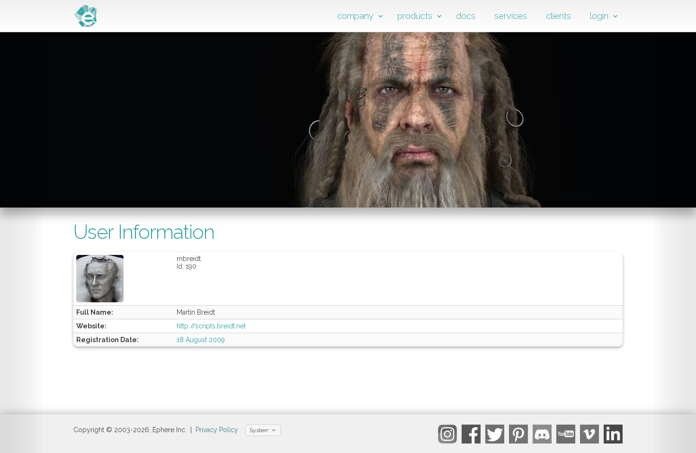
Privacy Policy (217, 430)
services (510, 16)
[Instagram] (447, 434)
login (599, 16)
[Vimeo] (589, 434)
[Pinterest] (518, 434)
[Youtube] (565, 434)
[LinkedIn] (613, 434)
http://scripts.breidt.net (211, 326)
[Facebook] (471, 434)
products (414, 16)
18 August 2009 (201, 340)
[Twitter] (494, 434)
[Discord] (542, 434)
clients (558, 16)
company (355, 16)
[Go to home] (85, 24)
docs (465, 16)
